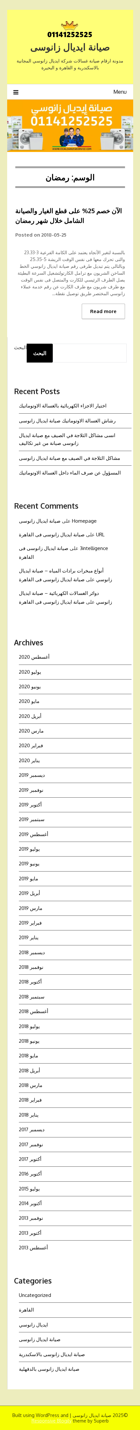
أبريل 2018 (29, 1070)
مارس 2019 (30, 908)
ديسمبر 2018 (32, 952)
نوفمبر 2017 (31, 1144)
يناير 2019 (28, 937)
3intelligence (94, 548)
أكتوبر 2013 (30, 1233)
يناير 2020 (29, 760)
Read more (103, 311)
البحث (20, 347)
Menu (120, 92)
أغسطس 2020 (34, 657)
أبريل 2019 (29, 893)
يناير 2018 (28, 1115)
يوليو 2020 (30, 672)
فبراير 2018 (30, 1100)
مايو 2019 (28, 878)
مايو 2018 (28, 1055)
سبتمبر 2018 (32, 997)
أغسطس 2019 (33, 834)
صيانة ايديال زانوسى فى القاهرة (52, 534)
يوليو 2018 (29, 1026)
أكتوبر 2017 (30, 1159)
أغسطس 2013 (33, 1247)
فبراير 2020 (31, 745)
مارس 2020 (31, 731)
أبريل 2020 (30, 716)
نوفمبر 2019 (31, 790)
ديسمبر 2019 (32, 775)
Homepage (84, 521)
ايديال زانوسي (33, 1325)
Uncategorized (35, 1295)
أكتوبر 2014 (30, 1203)
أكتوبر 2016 (30, 1174)
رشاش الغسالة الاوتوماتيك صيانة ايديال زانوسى (67, 421)
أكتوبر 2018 (30, 982)
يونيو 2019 (29, 863)
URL (100, 534)
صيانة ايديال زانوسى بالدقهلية (49, 1369)
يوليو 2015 (29, 1189)
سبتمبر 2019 (32, 819)
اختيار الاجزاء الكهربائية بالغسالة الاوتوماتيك (62, 406)
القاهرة (26, 1310)
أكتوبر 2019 (30, 805)
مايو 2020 (29, 701)
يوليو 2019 (29, 849)
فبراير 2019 (30, 923)
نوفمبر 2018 (31, 967)
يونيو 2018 (29, 1041)
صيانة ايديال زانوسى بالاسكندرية (52, 1354)
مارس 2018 (30, 1085)
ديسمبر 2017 (32, 1129)
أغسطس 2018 (33, 1011)
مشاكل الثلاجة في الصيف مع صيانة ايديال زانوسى (69, 458)
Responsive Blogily (52, 1420)
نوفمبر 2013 (31, 1218)
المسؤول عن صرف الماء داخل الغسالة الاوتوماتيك (70, 473)
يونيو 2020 (30, 686)
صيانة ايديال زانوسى (70, 47)
